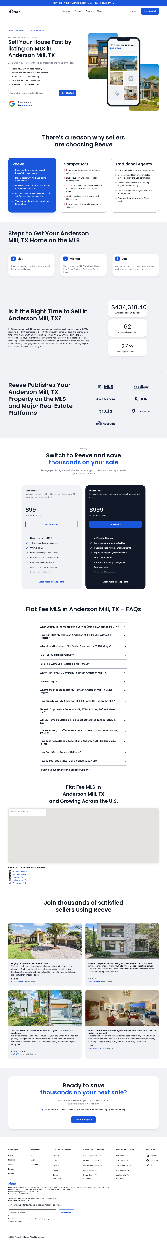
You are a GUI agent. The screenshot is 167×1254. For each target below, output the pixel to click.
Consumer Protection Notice (18, 1200)
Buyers (11, 1173)
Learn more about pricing (51, 581)
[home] (14, 11)
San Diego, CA (122, 1160)
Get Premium (115, 524)
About (10, 1164)
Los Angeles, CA (122, 1170)
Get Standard (51, 524)
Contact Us (35, 1164)
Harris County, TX (90, 1170)
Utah (55, 1160)
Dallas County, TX (90, 1175)
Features (11, 1160)
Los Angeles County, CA (92, 1165)
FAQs (33, 1160)
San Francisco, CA (123, 1165)
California (57, 1156)
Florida (55, 1170)
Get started (150, 11)
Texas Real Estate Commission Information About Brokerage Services (33, 1198)
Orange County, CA (91, 1160)
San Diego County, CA (92, 1156)
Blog (32, 1155)
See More (57, 1179)
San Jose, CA (121, 1156)
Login (133, 11)
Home (10, 1155)
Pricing (11, 1169)
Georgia (56, 1165)
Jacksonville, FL (122, 1175)
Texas (55, 1175)
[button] (101, 11)
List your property (83, 1119)
